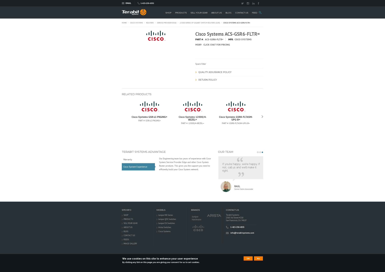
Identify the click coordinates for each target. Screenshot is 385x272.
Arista (214, 215)
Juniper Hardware (196, 218)
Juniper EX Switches (166, 223)
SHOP (168, 13)
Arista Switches (164, 227)
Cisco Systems (136, 23)
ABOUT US (216, 13)
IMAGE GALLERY (130, 243)
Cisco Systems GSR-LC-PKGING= (149, 117)
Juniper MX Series (165, 215)
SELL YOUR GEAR (199, 13)
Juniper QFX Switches (167, 219)
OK (248, 258)
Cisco (198, 228)
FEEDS (255, 13)
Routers (150, 23)
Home (124, 23)
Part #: (142, 120)
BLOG (228, 13)
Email (128, 3)
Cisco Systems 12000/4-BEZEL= (192, 118)
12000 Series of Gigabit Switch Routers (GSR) (200, 23)
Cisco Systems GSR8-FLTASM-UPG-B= (236, 118)
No (258, 258)
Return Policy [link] (207, 80)
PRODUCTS (181, 13)
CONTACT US (241, 13)
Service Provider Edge (166, 23)
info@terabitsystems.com (242, 233)
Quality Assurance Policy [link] (214, 72)
